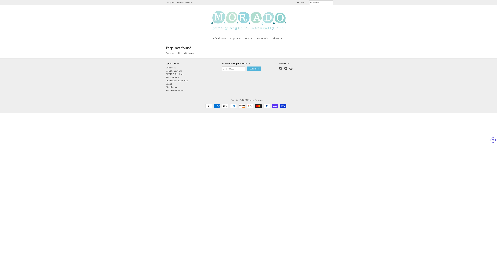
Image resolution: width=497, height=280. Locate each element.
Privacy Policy (172, 77)
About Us (278, 38)
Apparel (234, 38)
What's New (219, 38)
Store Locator (172, 87)
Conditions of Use (174, 71)
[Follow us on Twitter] (286, 69)
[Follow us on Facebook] (281, 69)
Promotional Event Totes (177, 81)
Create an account (184, 3)
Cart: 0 (302, 3)
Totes (248, 38)
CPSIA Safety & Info (175, 74)
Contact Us (171, 68)
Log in (170, 3)
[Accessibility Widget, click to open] (493, 140)
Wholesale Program (175, 90)
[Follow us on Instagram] (291, 69)
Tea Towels (262, 38)
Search (169, 84)
